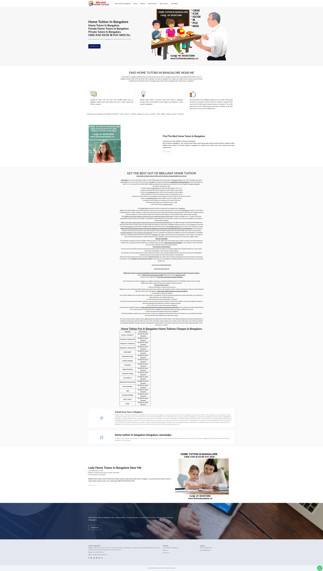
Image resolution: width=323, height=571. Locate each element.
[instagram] (101, 558)
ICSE (168, 188)
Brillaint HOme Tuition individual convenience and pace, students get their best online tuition (149, 216)
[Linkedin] (99, 558)
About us (165, 550)
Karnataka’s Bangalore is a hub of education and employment (136, 232)
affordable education (174, 226)
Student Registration (206, 547)
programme (130, 226)
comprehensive (151, 192)
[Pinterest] (96, 558)
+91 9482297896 (98, 552)
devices (154, 196)
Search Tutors (164, 3)
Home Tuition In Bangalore (122, 3)
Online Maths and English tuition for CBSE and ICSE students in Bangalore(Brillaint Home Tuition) (161, 176)
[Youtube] (94, 558)
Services (142, 3)
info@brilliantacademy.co (100, 554)
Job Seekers (174, 3)
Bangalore (174, 180)
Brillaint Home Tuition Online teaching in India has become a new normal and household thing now (146, 222)
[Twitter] (91, 558)
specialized (152, 182)
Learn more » (167, 152)
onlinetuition (185, 210)
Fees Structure (152, 3)
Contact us (94, 46)
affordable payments (152, 198)
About (135, 3)
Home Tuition (124, 180)
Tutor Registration (205, 550)
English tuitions (156, 188)
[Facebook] (88, 558)
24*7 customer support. (166, 204)
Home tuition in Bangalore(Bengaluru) (161, 265)
